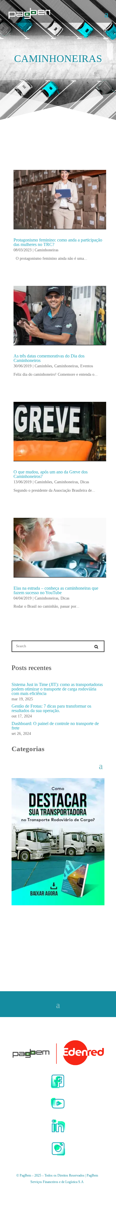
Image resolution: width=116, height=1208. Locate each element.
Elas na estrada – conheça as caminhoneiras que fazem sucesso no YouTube (56, 590)
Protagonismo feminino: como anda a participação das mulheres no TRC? (58, 242)
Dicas (84, 482)
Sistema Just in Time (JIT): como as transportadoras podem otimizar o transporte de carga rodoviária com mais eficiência (57, 689)
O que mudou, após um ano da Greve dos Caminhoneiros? (51, 474)
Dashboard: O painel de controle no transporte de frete (55, 725)
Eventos (86, 366)
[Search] (96, 646)
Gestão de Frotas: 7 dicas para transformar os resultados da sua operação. (51, 708)
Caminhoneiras (46, 250)
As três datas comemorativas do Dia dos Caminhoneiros (49, 358)
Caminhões (43, 366)
